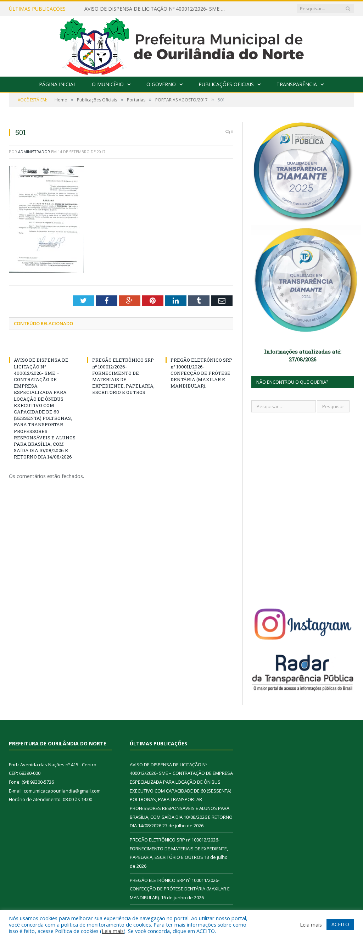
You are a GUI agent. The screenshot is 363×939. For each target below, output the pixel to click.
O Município (108, 84)
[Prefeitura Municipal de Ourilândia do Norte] (182, 45)
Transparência (297, 84)
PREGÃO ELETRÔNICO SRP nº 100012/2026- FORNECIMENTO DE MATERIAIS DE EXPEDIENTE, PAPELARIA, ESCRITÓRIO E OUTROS (123, 376)
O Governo (161, 84)
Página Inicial (57, 84)
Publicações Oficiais (226, 84)
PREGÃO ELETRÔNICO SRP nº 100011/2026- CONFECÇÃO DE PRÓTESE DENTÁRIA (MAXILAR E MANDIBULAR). (201, 373)
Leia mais (113, 931)
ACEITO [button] (340, 924)
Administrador (34, 151)
